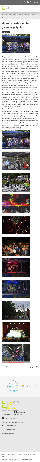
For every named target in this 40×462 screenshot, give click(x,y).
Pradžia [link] (4, 15)
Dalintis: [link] (32, 367)
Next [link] (37, 386)
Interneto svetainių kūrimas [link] (11, 460)
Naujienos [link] (12, 15)
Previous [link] (3, 386)
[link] (25, 2)
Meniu (36, 2)
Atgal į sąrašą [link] (7, 367)
